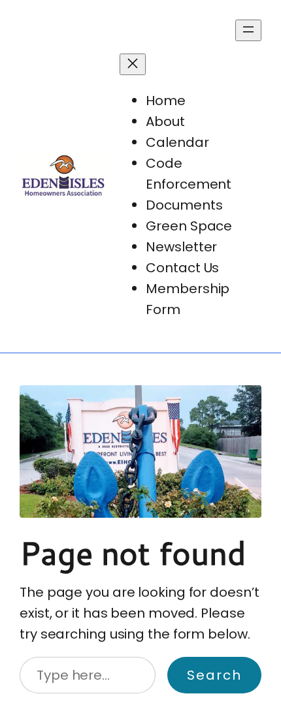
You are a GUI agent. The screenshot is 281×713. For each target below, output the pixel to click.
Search (214, 675)
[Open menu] (248, 30)
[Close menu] (133, 64)
